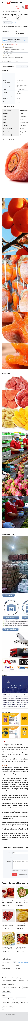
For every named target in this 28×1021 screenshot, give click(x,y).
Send (15, 874)
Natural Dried (6, 1002)
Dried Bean (15, 1002)
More (3, 1009)
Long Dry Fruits (6, 991)
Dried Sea (23, 1002)
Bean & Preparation (15, 987)
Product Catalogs (23, 962)
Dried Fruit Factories (8, 999)
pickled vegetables (6, 968)
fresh (3, 965)
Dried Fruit (17, 11)
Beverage (5, 987)
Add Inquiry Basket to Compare (10, 61)
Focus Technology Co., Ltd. (19, 1014)
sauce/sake (18, 971)
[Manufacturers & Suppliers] (14, 2)
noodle (17, 965)
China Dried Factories (21, 999)
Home (3, 11)
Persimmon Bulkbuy (7, 1006)
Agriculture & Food (10, 11)
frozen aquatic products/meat (9, 971)
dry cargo (18, 968)
